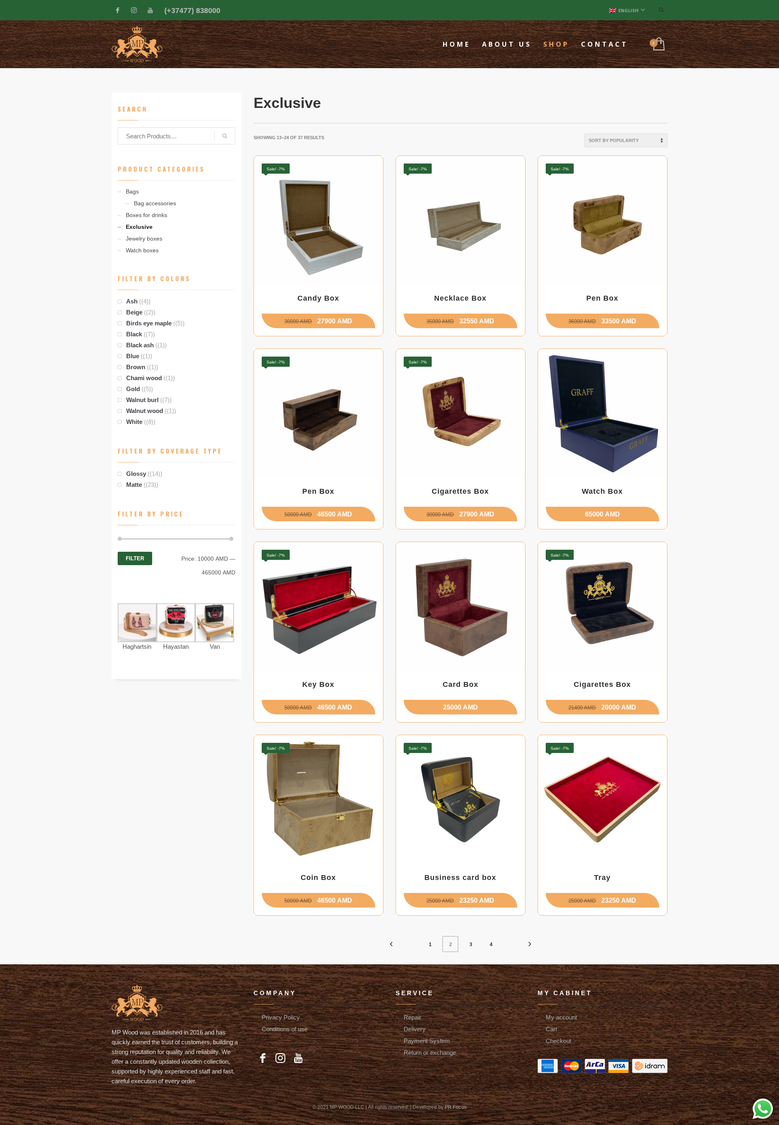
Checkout (558, 1041)
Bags (132, 191)
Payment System (427, 1041)
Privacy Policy (281, 1017)
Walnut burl (142, 400)
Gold (133, 389)
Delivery (415, 1029)
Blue (132, 356)
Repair (412, 1017)
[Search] (224, 135)
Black (134, 334)
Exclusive (139, 226)
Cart (551, 1029)
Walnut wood (144, 411)
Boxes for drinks (146, 215)
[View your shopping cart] (658, 44)
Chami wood (144, 378)
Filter (135, 558)
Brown (135, 367)
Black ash (140, 345)
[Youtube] (150, 10)
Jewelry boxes (144, 238)
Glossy (136, 473)
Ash (132, 301)
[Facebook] (118, 10)
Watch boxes (142, 250)
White (134, 421)
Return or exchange (430, 1052)
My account (561, 1017)
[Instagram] (134, 10)
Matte (134, 484)
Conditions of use (285, 1029)
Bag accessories (155, 203)
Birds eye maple (149, 323)
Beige (134, 312)
